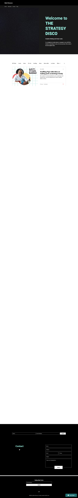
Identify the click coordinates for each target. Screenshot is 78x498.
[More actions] (63, 69)
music (19, 63)
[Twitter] (19, 449)
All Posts (14, 63)
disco (24, 63)
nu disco (53, 63)
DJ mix (29, 63)
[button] (64, 63)
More (58, 63)
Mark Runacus (9, 3)
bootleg (35, 63)
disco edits (46, 63)
